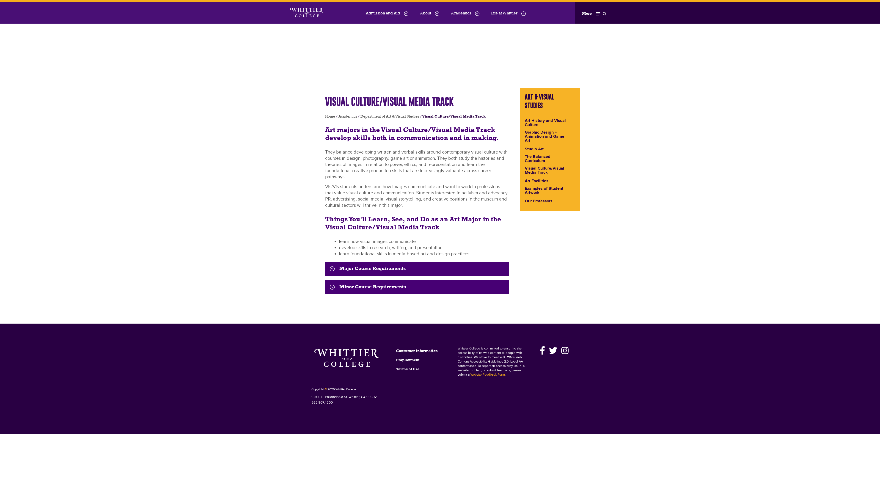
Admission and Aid (383, 13)
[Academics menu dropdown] (477, 13)
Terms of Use (407, 369)
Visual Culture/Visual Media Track (544, 170)
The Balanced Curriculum (537, 159)
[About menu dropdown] (437, 13)
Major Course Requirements (372, 268)
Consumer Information (417, 351)
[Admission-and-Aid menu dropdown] (406, 13)
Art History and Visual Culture (545, 123)
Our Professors (539, 201)
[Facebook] (543, 350)
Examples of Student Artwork (544, 191)
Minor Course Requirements (372, 287)
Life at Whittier (504, 13)
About (425, 13)
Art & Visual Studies (539, 101)
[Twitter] (553, 350)
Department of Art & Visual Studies (389, 116)
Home (330, 116)
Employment (408, 360)
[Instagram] (564, 350)
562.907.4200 (322, 402)
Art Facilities (536, 181)
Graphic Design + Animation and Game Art (544, 136)
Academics (461, 13)
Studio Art (534, 149)
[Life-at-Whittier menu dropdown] (523, 13)
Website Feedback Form (487, 375)
